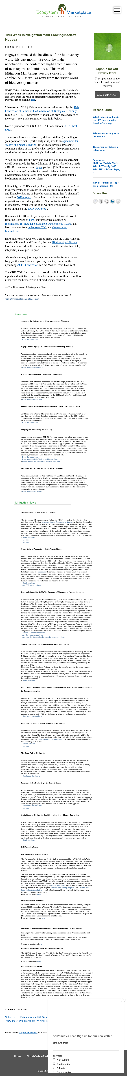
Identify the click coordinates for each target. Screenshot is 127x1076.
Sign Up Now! (107, 94)
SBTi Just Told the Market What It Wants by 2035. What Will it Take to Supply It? (107, 166)
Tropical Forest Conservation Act (50, 739)
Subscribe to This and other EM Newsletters (30, 1017)
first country (42, 572)
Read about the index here (32, 806)
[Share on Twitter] (101, 201)
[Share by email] (118, 201)
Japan (39, 167)
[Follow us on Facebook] (7, 1024)
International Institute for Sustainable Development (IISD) (38, 223)
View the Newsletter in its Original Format (29, 1021)
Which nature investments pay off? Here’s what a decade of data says (106, 120)
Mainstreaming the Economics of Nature (57, 522)
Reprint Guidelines (28, 1032)
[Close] (123, 999)
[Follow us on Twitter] (11, 1024)
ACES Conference (27, 265)
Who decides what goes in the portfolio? (106, 135)
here (33, 99)
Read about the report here (32, 367)
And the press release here (32, 635)
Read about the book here (32, 491)
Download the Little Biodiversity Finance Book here (41, 461)
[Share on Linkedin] (112, 201)
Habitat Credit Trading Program (62, 888)
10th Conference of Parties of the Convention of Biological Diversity (42, 109)
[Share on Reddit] (106, 201)
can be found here (58, 885)
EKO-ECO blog (37, 208)
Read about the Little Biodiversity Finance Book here (41, 459)
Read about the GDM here (32, 399)
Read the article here (30, 340)
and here (26, 540)
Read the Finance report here (34, 633)
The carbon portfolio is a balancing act (105, 148)
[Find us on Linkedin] (16, 1024)
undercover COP (37, 227)
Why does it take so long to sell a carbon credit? (106, 184)
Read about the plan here (32, 776)
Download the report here (32, 716)
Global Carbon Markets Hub (41, 1056)
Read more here (29, 537)
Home (17, 1056)
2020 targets (24, 197)
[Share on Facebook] (95, 201)
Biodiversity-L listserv (64, 242)
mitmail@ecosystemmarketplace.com (22, 299)
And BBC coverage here (31, 585)
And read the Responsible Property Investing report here (43, 637)
